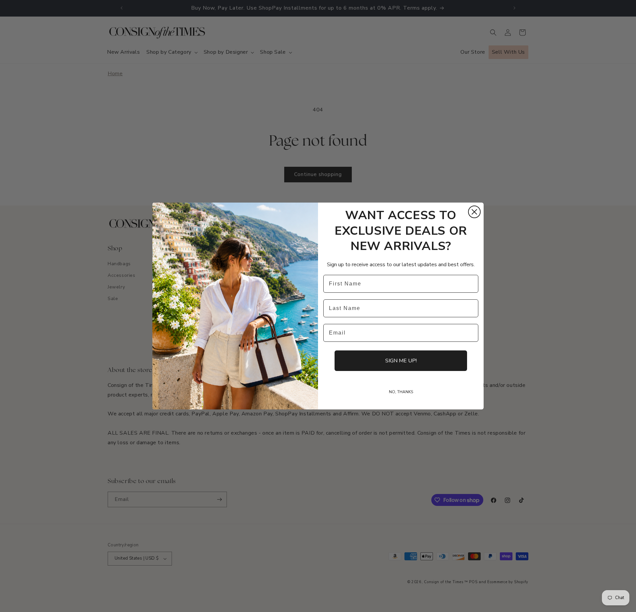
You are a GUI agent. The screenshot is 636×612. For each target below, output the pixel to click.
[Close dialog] (474, 212)
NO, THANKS (401, 392)
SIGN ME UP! (401, 360)
